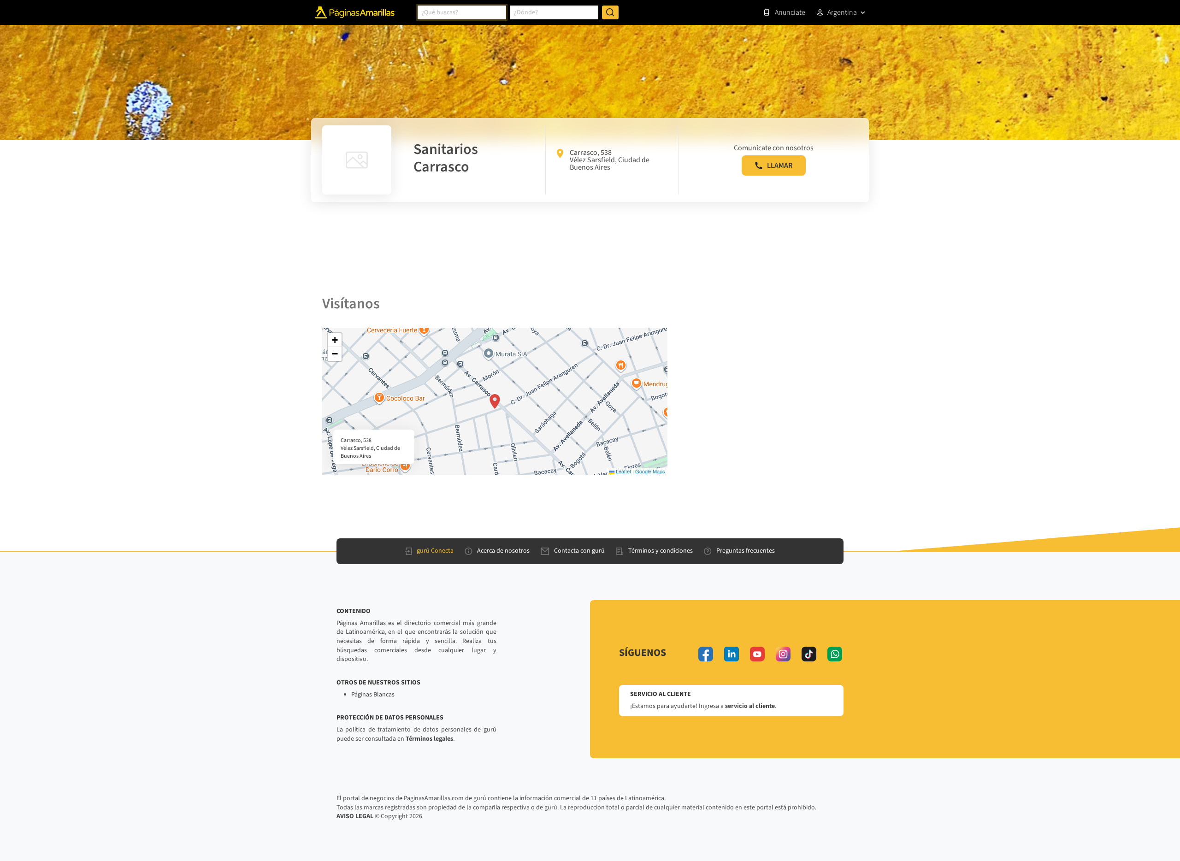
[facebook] (705, 654)
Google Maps (650, 471)
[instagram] (783, 654)
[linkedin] (731, 654)
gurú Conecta (435, 550)
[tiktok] (809, 654)
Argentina (842, 12)
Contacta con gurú (579, 550)
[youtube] (757, 654)
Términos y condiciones (660, 550)
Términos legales (429, 738)
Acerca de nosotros (503, 550)
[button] (495, 401)
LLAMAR (779, 165)
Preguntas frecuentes (745, 550)
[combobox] (462, 12)
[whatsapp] (834, 654)
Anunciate (790, 12)
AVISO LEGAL (354, 816)
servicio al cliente (750, 706)
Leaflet (622, 471)
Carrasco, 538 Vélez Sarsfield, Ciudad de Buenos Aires (609, 160)
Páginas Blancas (373, 694)
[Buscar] (610, 12)
